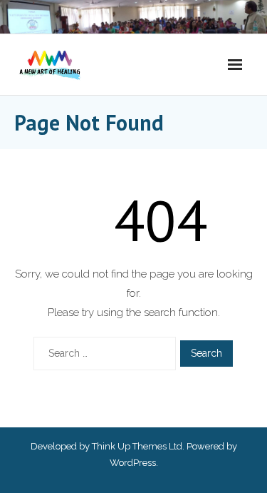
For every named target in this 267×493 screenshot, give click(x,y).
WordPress (133, 462)
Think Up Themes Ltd (137, 446)
